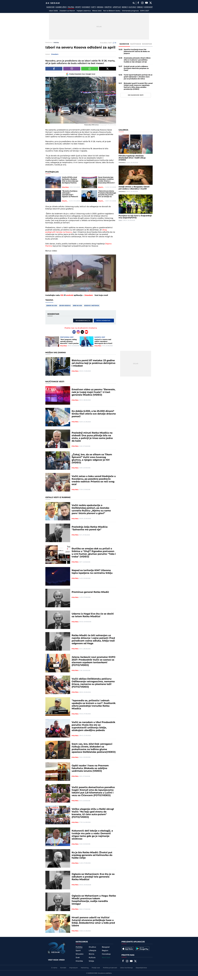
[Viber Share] (71, 69)
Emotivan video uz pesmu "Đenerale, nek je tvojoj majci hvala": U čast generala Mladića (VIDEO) (93, 392)
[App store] (127, 949)
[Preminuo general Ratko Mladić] (57, 598)
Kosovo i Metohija (91, 306)
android (69, 295)
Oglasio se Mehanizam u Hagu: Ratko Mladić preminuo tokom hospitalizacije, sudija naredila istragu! (94, 900)
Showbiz (86, 7)
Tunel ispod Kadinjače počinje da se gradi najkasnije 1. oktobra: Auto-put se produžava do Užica (138, 77)
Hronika (100, 7)
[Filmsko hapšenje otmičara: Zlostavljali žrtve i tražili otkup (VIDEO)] (136, 144)
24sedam (88, 295)
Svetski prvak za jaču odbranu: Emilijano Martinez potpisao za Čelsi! (136, 68)
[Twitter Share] (107, 69)
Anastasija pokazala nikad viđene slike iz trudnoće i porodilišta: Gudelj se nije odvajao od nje (137, 60)
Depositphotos (141, 968)
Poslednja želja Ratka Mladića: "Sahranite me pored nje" (90, 528)
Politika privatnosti (110, 968)
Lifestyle (116, 7)
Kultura (132, 7)
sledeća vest (99, 337)
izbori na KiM (51, 306)
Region (105, 950)
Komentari (147, 44)
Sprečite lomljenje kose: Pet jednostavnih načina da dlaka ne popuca (137, 51)
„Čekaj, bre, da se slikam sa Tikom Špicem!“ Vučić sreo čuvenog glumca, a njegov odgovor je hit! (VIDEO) (92, 458)
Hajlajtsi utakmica (84, 11)
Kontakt (63, 968)
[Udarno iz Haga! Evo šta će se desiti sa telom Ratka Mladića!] (57, 619)
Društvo (108, 7)
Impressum (73, 968)
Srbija (140, 7)
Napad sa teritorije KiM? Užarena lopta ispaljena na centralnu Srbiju (92, 571)
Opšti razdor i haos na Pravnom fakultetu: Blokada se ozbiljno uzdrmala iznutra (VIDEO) (90, 768)
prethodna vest (67, 337)
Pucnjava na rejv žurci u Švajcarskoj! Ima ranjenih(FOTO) (135, 217)
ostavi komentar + (103, 321)
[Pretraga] (133, 3)
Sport (78, 7)
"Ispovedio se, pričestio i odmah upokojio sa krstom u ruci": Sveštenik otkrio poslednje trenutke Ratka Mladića (94, 704)
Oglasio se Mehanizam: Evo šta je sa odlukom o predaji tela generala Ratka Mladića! (93, 877)
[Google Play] (142, 949)
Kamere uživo (61, 7)
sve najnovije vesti (135, 95)
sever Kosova (65, 306)
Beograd (106, 947)
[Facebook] (138, 3)
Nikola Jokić (97, 11)
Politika (71, 7)
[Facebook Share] (53, 69)
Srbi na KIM (77, 306)
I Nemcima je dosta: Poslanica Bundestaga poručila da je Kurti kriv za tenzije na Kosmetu (107, 194)
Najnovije (50, 7)
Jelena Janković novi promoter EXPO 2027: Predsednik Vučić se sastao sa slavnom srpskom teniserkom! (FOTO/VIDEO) (93, 661)
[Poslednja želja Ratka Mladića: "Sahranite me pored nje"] (57, 533)
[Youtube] (86, 332)
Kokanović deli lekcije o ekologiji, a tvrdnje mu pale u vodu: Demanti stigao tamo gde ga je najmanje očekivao (92, 835)
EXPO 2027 (144, 11)
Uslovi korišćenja (126, 968)
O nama (54, 968)
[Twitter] (150, 3)
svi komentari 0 (83, 321)
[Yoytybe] (146, 3)
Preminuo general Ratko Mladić (90, 592)
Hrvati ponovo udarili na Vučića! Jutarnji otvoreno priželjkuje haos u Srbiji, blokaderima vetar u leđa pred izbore (93, 921)
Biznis (124, 7)
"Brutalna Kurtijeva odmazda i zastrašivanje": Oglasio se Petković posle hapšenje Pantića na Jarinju (70, 194)
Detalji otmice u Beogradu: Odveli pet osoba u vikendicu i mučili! (134, 188)
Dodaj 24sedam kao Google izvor (82, 74)
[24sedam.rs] (52, 3)
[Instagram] (142, 3)
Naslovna (48, 42)
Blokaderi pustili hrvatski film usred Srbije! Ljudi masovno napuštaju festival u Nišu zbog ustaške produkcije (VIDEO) (138, 86)
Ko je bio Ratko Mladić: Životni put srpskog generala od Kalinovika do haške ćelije (92, 855)
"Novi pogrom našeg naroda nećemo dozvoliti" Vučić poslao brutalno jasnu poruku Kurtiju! (69, 341)
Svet (93, 7)
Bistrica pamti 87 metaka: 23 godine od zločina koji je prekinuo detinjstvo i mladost (93, 363)
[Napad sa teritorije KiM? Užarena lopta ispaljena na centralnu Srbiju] (57, 576)
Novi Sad (106, 957)
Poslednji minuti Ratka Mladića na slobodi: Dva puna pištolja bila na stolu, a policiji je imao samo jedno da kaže (92, 437)
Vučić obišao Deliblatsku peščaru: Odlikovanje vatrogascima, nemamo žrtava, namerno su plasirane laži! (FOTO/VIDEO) (93, 683)
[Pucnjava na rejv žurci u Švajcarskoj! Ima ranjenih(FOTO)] (136, 204)
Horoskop (148, 7)
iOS (62, 295)
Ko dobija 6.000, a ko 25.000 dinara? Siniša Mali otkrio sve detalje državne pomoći (94, 414)
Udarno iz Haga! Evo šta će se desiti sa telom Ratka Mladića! (93, 615)
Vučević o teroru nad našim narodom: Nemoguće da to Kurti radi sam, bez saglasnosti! (103, 341)
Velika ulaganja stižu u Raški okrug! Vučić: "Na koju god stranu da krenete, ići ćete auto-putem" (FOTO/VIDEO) (93, 813)
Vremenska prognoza (130, 11)
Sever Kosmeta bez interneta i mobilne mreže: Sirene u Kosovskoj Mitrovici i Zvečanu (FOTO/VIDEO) (106, 180)
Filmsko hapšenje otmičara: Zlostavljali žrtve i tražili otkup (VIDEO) (132, 158)
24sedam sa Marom (67, 11)
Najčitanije (135, 44)
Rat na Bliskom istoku (111, 11)
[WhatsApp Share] (89, 69)
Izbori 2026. (53, 11)
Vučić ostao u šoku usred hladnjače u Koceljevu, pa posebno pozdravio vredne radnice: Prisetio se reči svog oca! (94, 480)
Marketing (85, 968)
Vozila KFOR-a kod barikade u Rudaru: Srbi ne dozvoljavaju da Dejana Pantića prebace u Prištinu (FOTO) (70, 180)
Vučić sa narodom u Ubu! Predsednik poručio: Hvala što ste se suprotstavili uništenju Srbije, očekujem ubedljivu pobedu (93, 726)
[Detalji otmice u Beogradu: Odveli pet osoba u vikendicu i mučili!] (136, 175)
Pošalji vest (96, 968)
